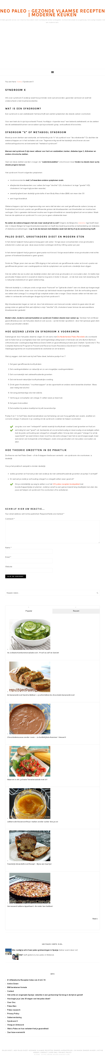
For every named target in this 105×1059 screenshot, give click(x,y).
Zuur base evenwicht (16, 1032)
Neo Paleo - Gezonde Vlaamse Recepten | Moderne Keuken (52, 12)
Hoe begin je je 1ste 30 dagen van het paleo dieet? (28, 999)
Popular (29, 611)
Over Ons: (11, 1002)
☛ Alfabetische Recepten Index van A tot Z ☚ (26, 980)
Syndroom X (12, 1021)
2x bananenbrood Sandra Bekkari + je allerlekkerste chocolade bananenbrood (41, 695)
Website (8, 567)
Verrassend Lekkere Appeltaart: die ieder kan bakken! (30, 906)
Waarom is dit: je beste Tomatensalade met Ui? (27, 779)
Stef (21, 955)
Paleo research (13, 1010)
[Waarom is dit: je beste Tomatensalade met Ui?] (29, 776)
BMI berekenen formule (17, 987)
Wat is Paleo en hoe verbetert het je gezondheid (28, 1029)
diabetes (82, 223)
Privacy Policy (13, 1014)
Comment (10, 519)
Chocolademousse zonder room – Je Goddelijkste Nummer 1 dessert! (36, 737)
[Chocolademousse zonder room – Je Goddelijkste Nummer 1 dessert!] (29, 734)
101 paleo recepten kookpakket (66, 484)
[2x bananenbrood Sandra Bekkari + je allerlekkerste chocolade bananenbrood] (29, 691)
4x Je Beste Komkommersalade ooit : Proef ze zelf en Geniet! (33, 653)
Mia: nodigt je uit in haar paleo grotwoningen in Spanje (35, 950)
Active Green (12, 984)
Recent (76, 611)
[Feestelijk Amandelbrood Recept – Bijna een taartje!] (29, 860)
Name (8, 548)
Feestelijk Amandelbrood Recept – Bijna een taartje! (29, 864)
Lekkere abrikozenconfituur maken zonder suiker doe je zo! (32, 822)
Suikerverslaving (14, 1017)
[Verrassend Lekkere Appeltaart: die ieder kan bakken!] (29, 903)
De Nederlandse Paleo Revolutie (71, 337)
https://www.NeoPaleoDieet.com (55, 1054)
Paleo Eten (11, 1006)
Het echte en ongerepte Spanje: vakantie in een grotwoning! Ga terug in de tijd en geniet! (45, 995)
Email (8, 557)
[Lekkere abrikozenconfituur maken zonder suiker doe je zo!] (29, 818)
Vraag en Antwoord (15, 1025)
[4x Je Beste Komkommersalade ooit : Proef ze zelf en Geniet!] (29, 649)
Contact (10, 991)
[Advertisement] (52, 50)
